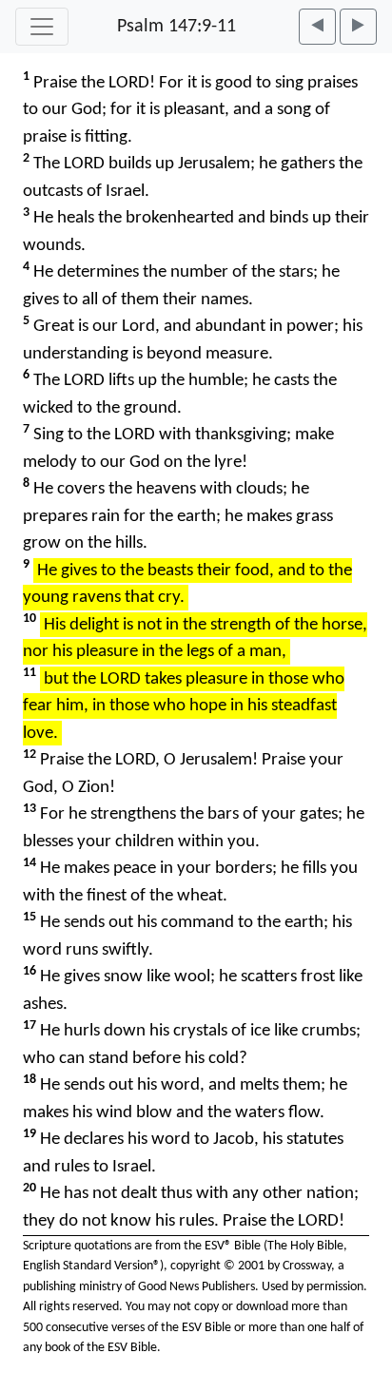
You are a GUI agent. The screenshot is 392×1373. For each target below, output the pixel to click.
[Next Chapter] (358, 27)
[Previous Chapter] (317, 27)
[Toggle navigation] (42, 27)
